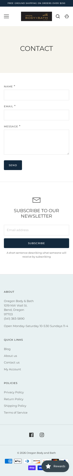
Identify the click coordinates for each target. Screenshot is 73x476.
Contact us (11, 362)
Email (8, 106)
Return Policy (13, 399)
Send (13, 165)
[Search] (58, 16)
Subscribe (36, 243)
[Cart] (66, 16)
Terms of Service (15, 412)
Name (8, 86)
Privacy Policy (14, 392)
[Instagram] (42, 435)
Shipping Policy (15, 406)
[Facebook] (31, 435)
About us (10, 356)
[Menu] (6, 16)
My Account (12, 369)
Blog (7, 349)
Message (11, 126)
